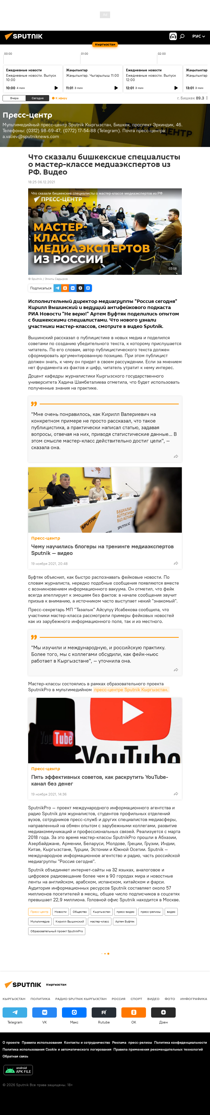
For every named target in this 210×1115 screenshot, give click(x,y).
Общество (80, 912)
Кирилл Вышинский (70, 921)
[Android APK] (18, 1070)
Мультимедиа (39, 921)
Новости (61, 912)
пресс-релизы (151, 912)
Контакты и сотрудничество (87, 1042)
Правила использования (42, 1042)
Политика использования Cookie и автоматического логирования (57, 1049)
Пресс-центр (45, 538)
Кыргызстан (101, 912)
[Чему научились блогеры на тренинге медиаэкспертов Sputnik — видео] (105, 500)
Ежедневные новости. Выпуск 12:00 (151, 77)
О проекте (11, 1042)
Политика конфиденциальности (180, 1042)
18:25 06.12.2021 (41, 182)
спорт (136, 998)
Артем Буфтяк (124, 921)
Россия (118, 998)
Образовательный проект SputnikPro (56, 931)
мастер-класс (99, 921)
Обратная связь (15, 1056)
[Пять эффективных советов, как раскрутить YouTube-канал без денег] (105, 730)
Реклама (119, 1042)
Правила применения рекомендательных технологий (158, 1049)
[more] (176, 456)
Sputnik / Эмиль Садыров (50, 279)
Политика (40, 998)
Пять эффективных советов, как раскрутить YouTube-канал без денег (99, 780)
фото (170, 998)
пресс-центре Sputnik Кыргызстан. (131, 689)
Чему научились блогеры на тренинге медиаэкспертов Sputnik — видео (102, 549)
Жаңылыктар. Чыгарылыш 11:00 (92, 75)
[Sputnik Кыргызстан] (25, 40)
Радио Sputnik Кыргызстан (81, 998)
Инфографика (193, 998)
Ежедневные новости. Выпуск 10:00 (31, 77)
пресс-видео (125, 912)
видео (171, 912)
